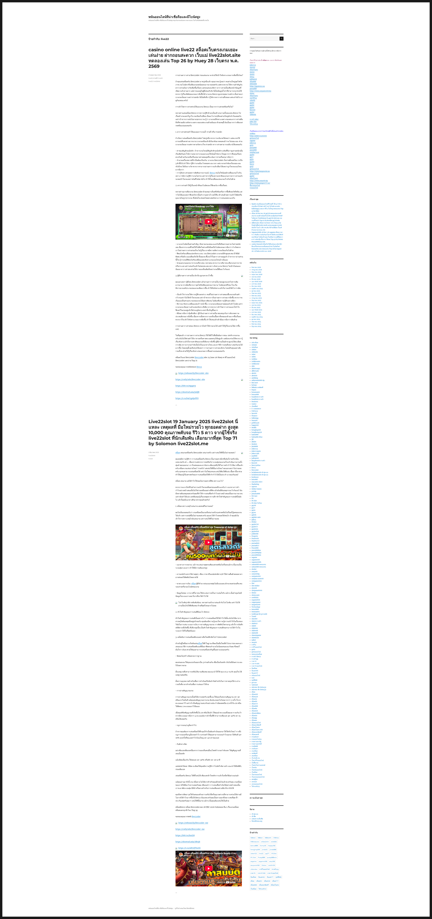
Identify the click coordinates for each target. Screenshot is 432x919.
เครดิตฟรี (254, 753)
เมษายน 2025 (256, 305)
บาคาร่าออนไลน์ (257, 666)
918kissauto (256, 361)
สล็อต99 (254, 716)
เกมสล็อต (255, 751)
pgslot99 (255, 529)
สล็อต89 (254, 708)
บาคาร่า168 (255, 664)
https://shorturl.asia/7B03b (188, 842)
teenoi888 (255, 609)
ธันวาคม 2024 (256, 315)
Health (254, 428)
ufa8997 (255, 623)
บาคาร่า (254, 661)
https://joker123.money (258, 136)
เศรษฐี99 (255, 779)
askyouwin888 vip (258, 380)
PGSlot (254, 522)
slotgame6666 (257, 590)
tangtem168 (256, 605)
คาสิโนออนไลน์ (257, 647)
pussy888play (256, 553)
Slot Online (255, 586)
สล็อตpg (254, 718)
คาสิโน (254, 645)
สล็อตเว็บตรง (254, 70)
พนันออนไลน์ (256, 675)
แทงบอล (254, 782)
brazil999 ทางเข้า (258, 397)
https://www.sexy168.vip (259, 181)
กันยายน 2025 (256, 293)
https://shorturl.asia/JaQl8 (187, 392)
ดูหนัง (251, 145)
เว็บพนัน (254, 767)
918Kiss (254, 359)
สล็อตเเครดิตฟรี (256, 732)
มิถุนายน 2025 (256, 300)
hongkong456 (257, 432)
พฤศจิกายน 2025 (257, 289)
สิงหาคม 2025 (256, 296)
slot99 (252, 72)
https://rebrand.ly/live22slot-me (193, 823)
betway (254, 385)
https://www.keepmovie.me (260, 171)
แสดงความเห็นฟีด (257, 819)
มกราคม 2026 (256, 284)
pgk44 (254, 520)
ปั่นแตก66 (255, 671)
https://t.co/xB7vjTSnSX (189, 848)
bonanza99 (256, 392)
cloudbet (255, 406)
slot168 (252, 67)
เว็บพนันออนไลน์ (257, 770)
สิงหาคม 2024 (256, 324)
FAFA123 (255, 411)
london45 (255, 477)
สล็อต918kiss (256, 713)
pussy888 (253, 89)
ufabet (254, 626)
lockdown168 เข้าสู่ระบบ (260, 472)
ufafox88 (255, 633)
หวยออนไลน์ (254, 188)
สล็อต (178, 452)
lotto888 (255, 479)
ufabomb (255, 631)
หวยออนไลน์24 (257, 739)
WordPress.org (257, 821)
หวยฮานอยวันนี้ (257, 744)
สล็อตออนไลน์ (256, 723)
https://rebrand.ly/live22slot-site (193, 373)
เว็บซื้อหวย (255, 763)
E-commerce (256, 409)
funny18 (254, 420)
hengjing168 (256, 430)
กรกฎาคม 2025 (257, 298)
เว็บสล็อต (254, 772)
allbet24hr (255, 371)
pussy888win (256, 555)
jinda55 (264, 849)
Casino (254, 404)
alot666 (254, 376)
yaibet (254, 640)
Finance (254, 416)
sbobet (254, 569)
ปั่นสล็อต (254, 668)
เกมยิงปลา (255, 749)
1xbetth (252, 100)
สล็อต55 (254, 699)
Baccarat (255, 383)
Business (255, 402)
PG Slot (254, 501)
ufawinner (255, 638)
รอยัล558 (255, 685)
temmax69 (256, 612)
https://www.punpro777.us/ (260, 183)
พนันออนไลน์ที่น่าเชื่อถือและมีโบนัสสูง (174, 17)
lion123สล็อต (256, 465)
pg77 (251, 157)
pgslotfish (255, 531)
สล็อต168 (255, 694)
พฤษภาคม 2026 (257, 274)
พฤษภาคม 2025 (257, 303)
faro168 (254, 413)
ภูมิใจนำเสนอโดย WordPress (184, 908)
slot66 (252, 74)
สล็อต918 (255, 711)
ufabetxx (255, 628)
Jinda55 (254, 444)
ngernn (254, 487)
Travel (254, 616)
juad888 (254, 456)
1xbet (253, 354)
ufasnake (254, 869)
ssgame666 (256, 600)
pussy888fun (256, 550)
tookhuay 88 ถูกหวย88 (259, 614)
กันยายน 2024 (256, 322)
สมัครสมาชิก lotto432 (259, 687)
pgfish (254, 515)
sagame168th (256, 562)
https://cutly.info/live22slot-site (190, 379)
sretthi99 (255, 598)
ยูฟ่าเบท (254, 682)
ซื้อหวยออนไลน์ (255, 185)
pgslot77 (255, 527)
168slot (254, 345)
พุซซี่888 (254, 680)
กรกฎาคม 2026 (257, 270)
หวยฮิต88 (255, 746)
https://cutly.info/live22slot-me (190, 829)
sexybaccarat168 (257, 579)
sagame (252, 141)
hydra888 (255, 435)
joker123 (253, 65)
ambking (255, 378)
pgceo (254, 513)
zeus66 (254, 642)
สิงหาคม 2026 (256, 267)
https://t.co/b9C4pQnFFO (187, 398)
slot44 (252, 77)
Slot (253, 583)
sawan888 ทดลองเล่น (259, 564)
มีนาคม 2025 (256, 307)
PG (253, 498)
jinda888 (255, 446)
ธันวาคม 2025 (256, 286)
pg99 (252, 159)
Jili (252, 439)
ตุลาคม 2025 (256, 291)
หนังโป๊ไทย (253, 98)
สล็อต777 (255, 704)
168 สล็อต (255, 343)
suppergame (256, 602)
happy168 (255, 425)
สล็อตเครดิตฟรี (256, 725)
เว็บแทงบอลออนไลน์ (258, 777)
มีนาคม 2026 (256, 279)
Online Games (257, 489)
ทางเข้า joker (254, 119)
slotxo (252, 93)
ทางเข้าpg (255, 659)
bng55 (254, 390)
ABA (253, 366)
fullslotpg (255, 418)
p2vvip (254, 491)
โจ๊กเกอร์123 (254, 124)
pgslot (252, 103)
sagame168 (256, 560)
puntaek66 (255, 543)
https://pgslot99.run (257, 86)
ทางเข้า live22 (158, 78)
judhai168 (253, 79)
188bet (254, 350)
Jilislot (254, 442)
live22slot (199, 357)
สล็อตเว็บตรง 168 (257, 730)
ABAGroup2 (256, 369)
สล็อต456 (255, 697)
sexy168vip (256, 574)
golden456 (255, 423)
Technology (256, 607)
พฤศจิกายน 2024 (257, 317)
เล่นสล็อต (255, 756)
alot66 (254, 373)
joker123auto (256, 451)
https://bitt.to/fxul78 (185, 835)
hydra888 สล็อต (257, 437)
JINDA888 (253, 84)
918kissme (255, 364)
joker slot (253, 122)
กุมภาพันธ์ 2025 (257, 310)
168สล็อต (255, 347)
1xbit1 (254, 357)
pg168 (254, 505)
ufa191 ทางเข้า (256, 621)
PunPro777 (256, 541)
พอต (253, 678)
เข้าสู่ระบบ (255, 814)
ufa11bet (254, 619)
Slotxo (254, 593)
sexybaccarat (254, 152)
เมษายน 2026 (256, 277)
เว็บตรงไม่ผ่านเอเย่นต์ (258, 765)
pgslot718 (255, 524)
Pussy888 (255, 548)
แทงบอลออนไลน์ (257, 784)
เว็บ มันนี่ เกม (256, 758)
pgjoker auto (256, 517)
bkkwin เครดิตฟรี (257, 387)
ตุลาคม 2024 (256, 319)
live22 (212, 173)
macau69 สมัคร (257, 482)
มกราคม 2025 (256, 312)
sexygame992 (257, 581)
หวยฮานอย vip (256, 742)
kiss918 (252, 110)
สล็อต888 (253, 82)
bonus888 (255, 394)
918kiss (252, 133)
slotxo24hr (256, 595)
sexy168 (254, 572)
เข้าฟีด (254, 816)
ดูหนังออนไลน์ (254, 138)
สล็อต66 (254, 701)
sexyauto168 (256, 576)
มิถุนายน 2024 (256, 326)
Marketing (255, 484)
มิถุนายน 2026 (256, 272)
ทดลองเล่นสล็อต (257, 654)
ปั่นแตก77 (255, 673)
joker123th (255, 453)
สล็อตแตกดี (255, 734)
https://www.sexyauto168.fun (260, 91)
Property (255, 536)
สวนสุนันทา (255, 737)
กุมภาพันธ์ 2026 (257, 282)
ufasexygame (256, 635)
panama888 (256, 494)
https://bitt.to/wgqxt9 (186, 386)
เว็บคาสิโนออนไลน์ (258, 760)
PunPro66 (255, 538)
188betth (253, 115)
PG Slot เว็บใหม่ (257, 503)
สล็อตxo (254, 720)
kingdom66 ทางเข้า (258, 461)
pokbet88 (255, 534)
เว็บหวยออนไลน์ (257, 775)
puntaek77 (255, 546)
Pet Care (254, 496)
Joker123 (255, 449)
